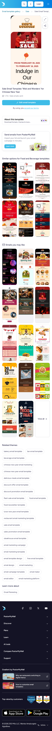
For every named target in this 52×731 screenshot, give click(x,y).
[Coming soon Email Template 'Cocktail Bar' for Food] (42, 305)
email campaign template (14, 572)
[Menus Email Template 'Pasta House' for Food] (42, 381)
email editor (9, 578)
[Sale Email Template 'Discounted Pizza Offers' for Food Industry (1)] (26, 218)
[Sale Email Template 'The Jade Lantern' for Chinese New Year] (9, 218)
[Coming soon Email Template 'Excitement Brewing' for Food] (26, 381)
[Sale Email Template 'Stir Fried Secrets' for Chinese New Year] (26, 180)
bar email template (35, 451)
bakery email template (13, 451)
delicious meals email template (16, 478)
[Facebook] (22, 608)
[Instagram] (30, 608)
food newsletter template (14, 505)
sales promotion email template (17, 532)
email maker (35, 572)
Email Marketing (10, 592)
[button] (45, 19)
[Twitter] (38, 608)
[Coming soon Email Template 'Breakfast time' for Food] (26, 267)
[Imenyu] (48, 4)
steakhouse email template (15, 538)
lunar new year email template (16, 511)
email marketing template (14, 552)
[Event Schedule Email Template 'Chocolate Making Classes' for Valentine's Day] (9, 343)
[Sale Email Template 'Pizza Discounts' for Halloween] (26, 419)
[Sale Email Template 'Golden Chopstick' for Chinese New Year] (9, 180)
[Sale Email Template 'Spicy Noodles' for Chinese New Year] (42, 180)
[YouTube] (46, 608)
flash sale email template (14, 498)
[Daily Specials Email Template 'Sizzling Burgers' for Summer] (42, 267)
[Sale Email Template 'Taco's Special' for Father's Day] (26, 343)
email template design (13, 558)
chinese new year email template (17, 471)
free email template (35, 558)
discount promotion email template (18, 491)
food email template (37, 498)
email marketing (26, 565)
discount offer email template (16, 485)
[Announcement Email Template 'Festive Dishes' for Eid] (9, 419)
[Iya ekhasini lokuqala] (3, 4)
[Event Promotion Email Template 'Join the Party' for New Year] (9, 267)
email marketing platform (29, 578)
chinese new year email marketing (18, 465)
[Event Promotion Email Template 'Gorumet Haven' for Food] (9, 305)
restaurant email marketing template (19, 518)
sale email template (12, 525)
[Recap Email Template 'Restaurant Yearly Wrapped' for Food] (9, 381)
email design (9, 565)
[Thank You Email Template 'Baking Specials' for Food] (26, 305)
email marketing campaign (15, 545)
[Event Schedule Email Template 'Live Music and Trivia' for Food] (42, 218)
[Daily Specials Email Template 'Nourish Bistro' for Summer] (42, 343)
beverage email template (14, 458)
